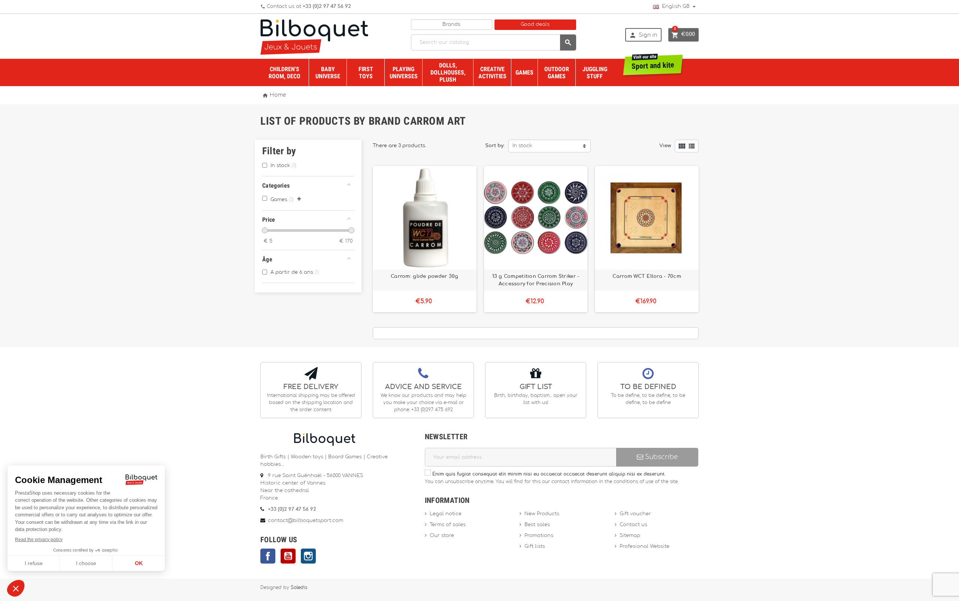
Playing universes (404, 73)
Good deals (535, 24)
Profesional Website (644, 546)
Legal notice (446, 514)
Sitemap (630, 535)
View (665, 145)
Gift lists (534, 546)
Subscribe (660, 457)
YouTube (288, 556)
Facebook (267, 556)
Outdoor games (556, 73)
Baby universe (327, 73)
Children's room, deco (284, 73)
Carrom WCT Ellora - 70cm (646, 276)
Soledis (299, 588)
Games (524, 72)
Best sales (537, 524)
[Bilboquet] (314, 36)
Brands (451, 24)
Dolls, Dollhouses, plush (448, 72)
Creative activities (492, 73)
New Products (541, 514)
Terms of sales (448, 524)
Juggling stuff (595, 73)
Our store (442, 535)
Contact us (633, 524)
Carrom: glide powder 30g (424, 276)
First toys (366, 73)
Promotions (538, 535)
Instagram (308, 556)
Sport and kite (653, 63)
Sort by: (495, 145)
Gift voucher (635, 514)
